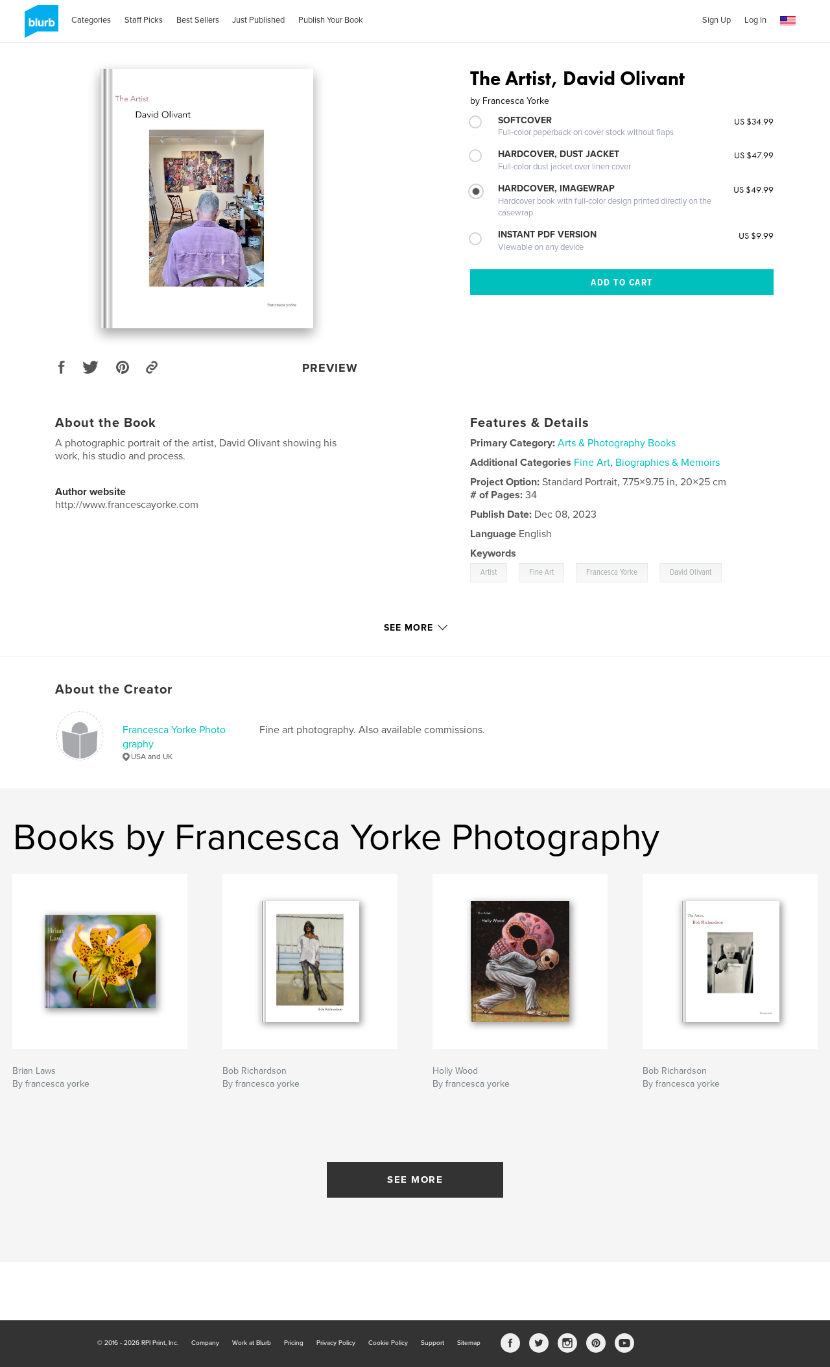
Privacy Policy (335, 1343)
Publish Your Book (330, 20)
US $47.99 (754, 155)
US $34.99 (754, 121)
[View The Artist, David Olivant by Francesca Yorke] (207, 198)
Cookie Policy (388, 1343)
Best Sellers (197, 20)
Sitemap (468, 1343)
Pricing (293, 1343)
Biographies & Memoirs (667, 462)
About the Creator (113, 689)
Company (205, 1343)
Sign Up (716, 20)
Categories (91, 20)
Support (432, 1343)
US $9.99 (756, 235)
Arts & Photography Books (617, 443)
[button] (788, 21)
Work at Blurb (251, 1343)
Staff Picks (143, 20)
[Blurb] (39, 26)
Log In (755, 20)
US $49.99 (753, 189)
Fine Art (592, 462)
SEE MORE (415, 1179)
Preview (330, 368)
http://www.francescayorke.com (126, 504)
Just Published (258, 20)
